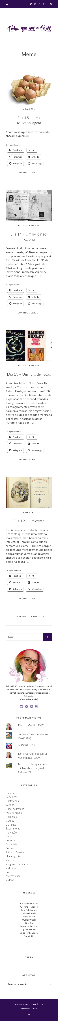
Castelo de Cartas (29, 903)
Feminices (11, 796)
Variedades (12, 860)
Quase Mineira (29, 929)
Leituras (22, 225)
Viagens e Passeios (17, 864)
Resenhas (11, 816)
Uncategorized (14, 856)
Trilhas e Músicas (16, 852)
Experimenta (13, 828)
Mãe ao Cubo (29, 916)
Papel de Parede (15, 808)
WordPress (25, 1009)
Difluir (34, 1009)
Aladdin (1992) (26, 744)
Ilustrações (12, 801)
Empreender (13, 793)
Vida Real (29, 109)
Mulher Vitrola (29, 919)
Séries (9, 848)
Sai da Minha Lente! (29, 932)
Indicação (11, 832)
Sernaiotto (29, 936)
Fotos (9, 872)
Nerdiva (29, 923)
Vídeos (10, 880)
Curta (29, 957)
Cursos (10, 804)
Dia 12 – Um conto (29, 520)
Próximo (37, 617)
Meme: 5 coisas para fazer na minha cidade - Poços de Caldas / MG (34, 768)
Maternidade (13, 876)
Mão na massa (14, 812)
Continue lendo (28, 172)
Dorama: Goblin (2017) (31, 725)
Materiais (11, 844)
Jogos (9, 836)
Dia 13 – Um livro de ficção (29, 374)
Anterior (21, 617)
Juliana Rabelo (29, 913)
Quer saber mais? (29, 699)
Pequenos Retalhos (29, 926)
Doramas (11, 824)
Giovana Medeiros (29, 906)
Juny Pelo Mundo (29, 910)
